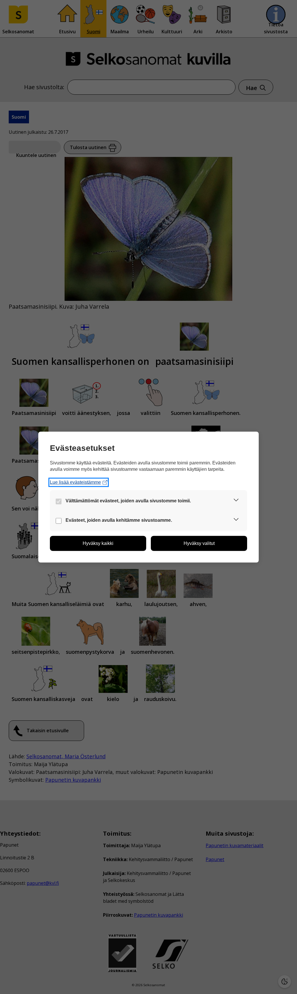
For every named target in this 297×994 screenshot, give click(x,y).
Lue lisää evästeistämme (75, 482)
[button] (236, 501)
